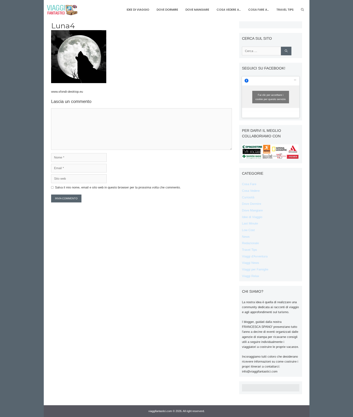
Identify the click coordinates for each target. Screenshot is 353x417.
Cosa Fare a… (258, 10)
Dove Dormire (167, 10)
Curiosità (248, 197)
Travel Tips (285, 10)
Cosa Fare (249, 184)
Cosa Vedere (251, 191)
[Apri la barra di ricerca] (302, 9)
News (246, 236)
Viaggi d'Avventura (255, 256)
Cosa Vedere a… (229, 10)
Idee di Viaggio (138, 10)
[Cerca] (286, 51)
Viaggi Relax (250, 276)
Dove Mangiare (197, 10)
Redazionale (250, 243)
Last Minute (250, 223)
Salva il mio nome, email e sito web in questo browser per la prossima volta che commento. (118, 187)
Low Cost (248, 230)
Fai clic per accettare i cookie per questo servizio (270, 97)
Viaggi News (250, 263)
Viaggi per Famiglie (255, 269)
